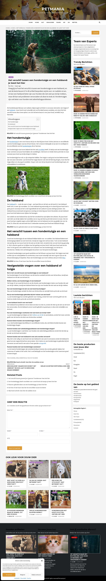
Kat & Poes (39, 462)
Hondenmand (77, 395)
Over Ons (29, 578)
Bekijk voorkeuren (36, 575)
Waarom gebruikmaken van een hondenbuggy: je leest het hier (32, 227)
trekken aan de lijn (38, 315)
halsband (12, 110)
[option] (86, 319)
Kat (42, 22)
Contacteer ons (78, 349)
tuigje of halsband (32, 358)
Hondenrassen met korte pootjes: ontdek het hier (59, 512)
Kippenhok (77, 399)
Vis (69, 22)
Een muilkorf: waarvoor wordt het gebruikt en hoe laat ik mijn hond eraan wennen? (21, 367)
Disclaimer (77, 425)
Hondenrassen (62, 492)
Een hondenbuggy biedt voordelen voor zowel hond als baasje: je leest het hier (37, 196)
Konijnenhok (77, 397)
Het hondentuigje (13, 122)
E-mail (41, 431)
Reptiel (74, 22)
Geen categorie (80, 211)
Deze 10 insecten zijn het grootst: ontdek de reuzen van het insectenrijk (86, 143)
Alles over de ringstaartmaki (86, 228)
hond (17, 358)
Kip (64, 22)
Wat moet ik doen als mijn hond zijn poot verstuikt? (16, 482)
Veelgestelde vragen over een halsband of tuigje (22, 128)
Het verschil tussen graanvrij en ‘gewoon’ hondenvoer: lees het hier (34, 133)
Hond (37, 22)
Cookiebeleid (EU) (79, 353)
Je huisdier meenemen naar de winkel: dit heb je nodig (15, 512)
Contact (76, 428)
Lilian (12, 86)
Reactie (10, 410)
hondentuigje (14, 142)
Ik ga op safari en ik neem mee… (86, 285)
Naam (9, 431)
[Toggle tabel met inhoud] (37, 119)
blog (64, 258)
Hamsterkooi (77, 393)
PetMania (78, 90)
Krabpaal (76, 401)
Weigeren (22, 575)
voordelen (41, 149)
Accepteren (9, 575)
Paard (58, 22)
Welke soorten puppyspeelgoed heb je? (55, 366)
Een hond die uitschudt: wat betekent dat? (58, 482)
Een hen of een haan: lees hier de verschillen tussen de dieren (32, 261)
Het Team (76, 417)
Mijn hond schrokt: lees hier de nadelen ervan (28, 362)
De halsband (11, 124)
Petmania (53, 9)
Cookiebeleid (17, 578)
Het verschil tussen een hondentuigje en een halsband (23, 126)
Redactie (11, 516)
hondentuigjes (27, 146)
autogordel (42, 343)
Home (31, 22)
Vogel (78, 183)
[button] (42, 561)
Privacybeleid (23, 578)
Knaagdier (50, 22)
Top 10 (77, 96)
